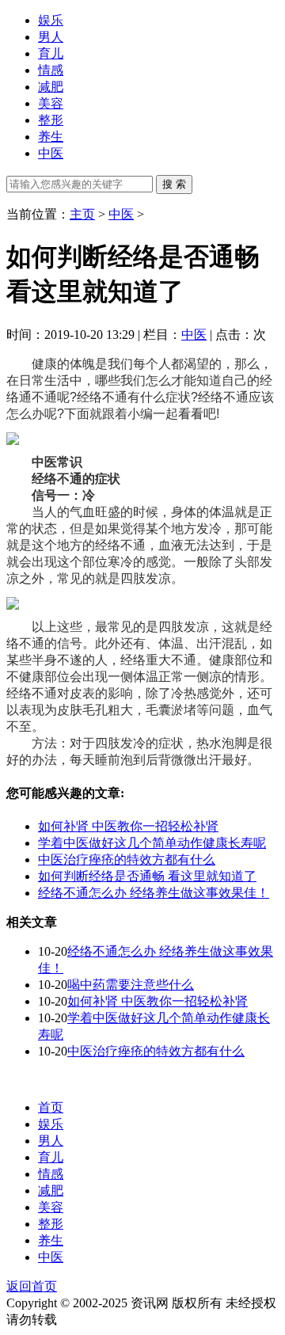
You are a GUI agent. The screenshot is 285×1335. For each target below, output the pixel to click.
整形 (50, 120)
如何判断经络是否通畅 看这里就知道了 (147, 876)
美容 (50, 103)
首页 (50, 1107)
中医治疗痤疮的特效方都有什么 (126, 859)
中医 (50, 153)
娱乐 (50, 20)
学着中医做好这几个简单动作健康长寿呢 (152, 843)
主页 (82, 214)
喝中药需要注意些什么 (130, 984)
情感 (50, 70)
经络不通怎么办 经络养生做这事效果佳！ (153, 893)
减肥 (50, 86)
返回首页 (31, 1286)
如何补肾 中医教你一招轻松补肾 (128, 826)
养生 (50, 136)
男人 (50, 37)
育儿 (50, 53)
